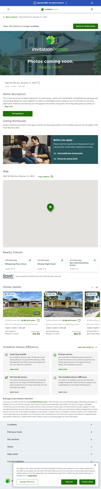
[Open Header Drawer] (8, 9)
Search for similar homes (85, 26)
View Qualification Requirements (70, 153)
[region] (56, 474)
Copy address (44, 177)
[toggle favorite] (38, 320)
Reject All (69, 482)
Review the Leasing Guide (67, 159)
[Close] (95, 465)
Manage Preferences (27, 482)
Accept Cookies (87, 482)
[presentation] (22, 314)
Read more (9, 106)
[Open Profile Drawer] (91, 9)
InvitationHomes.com (38, 402)
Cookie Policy (32, 475)
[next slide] (96, 287)
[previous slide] (92, 287)
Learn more (14, 369)
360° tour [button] (10, 294)
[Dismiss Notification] (91, 2)
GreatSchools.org (34, 276)
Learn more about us (86, 347)
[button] (50, 3)
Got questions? (18, 113)
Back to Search (11, 17)
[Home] (50, 9)
